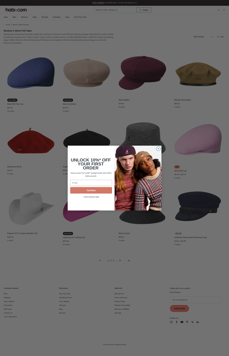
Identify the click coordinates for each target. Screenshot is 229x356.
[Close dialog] (158, 149)
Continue (91, 190)
